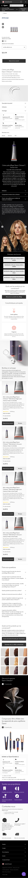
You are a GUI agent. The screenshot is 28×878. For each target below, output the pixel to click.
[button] (14, 572)
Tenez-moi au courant (23, 9)
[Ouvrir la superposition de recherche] (17, 5)
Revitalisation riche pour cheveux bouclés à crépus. (14, 278)
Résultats (3, 135)
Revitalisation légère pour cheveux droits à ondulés (14, 259)
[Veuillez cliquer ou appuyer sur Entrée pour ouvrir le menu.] (2, 5)
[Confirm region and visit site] (25, 1)
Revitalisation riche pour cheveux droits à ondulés (14, 265)
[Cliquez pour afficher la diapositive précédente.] (2, 226)
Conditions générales (5, 869)
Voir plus (20, 423)
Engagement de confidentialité (7, 867)
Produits (4, 844)
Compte (4, 848)
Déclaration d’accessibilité (14, 869)
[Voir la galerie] (3, 27)
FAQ (15, 135)
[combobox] (12, 2)
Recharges (10, 135)
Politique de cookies (16, 867)
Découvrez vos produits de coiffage (14, 296)
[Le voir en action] (3, 24)
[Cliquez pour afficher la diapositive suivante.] (25, 226)
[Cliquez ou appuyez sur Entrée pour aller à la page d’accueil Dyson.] (5, 6)
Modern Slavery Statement (6, 871)
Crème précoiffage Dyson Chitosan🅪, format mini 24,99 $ (8, 9)
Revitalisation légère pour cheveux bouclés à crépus (14, 272)
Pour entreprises (5, 852)
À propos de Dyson (6, 859)
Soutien (3, 856)
